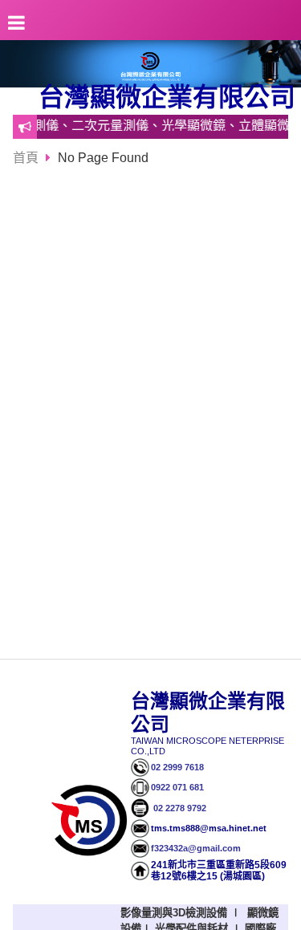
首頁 (26, 157)
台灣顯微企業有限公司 (167, 97)
